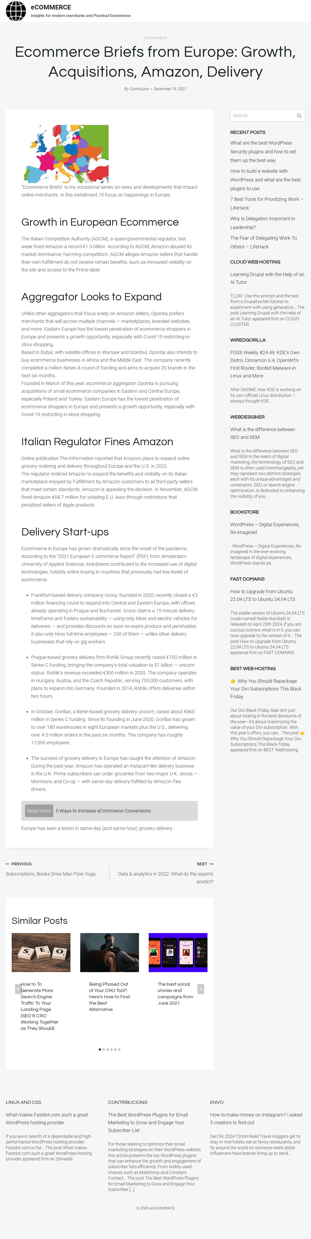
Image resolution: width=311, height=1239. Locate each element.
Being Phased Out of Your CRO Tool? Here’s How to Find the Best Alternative (109, 997)
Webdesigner (247, 417)
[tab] (100, 1049)
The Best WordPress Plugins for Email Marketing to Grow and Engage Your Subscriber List (148, 1122)
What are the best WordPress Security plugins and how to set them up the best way (263, 151)
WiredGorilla (248, 340)
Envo (217, 1102)
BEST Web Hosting (253, 668)
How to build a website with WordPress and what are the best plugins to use (265, 179)
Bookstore (244, 512)
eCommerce (156, 38)
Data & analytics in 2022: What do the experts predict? (165, 873)
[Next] (200, 989)
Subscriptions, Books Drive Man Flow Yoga (50, 869)
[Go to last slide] (18, 989)
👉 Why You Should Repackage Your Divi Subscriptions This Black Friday (266, 688)
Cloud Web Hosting (255, 262)
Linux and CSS (23, 1102)
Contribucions (127, 1102)
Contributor (139, 89)
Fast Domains (247, 579)
